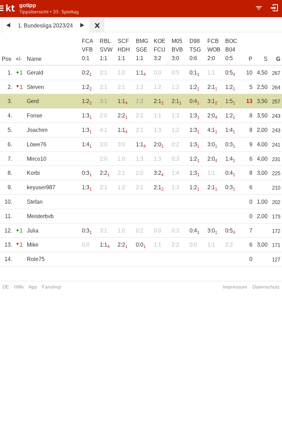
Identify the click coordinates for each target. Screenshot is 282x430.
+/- (18, 59)
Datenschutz (266, 287)
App (33, 287)
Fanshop (51, 287)
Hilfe (19, 287)
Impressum (235, 287)
